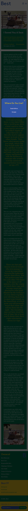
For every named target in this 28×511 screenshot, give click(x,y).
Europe (14, 112)
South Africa (14, 108)
